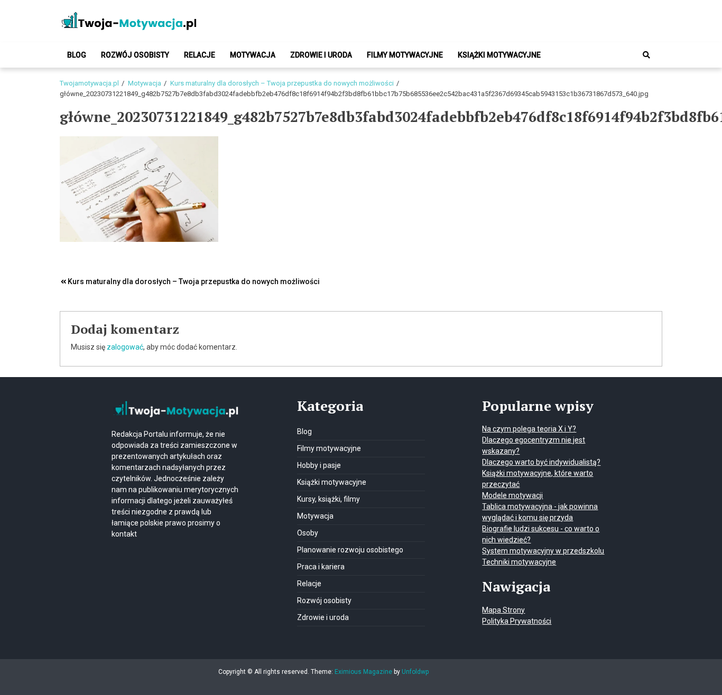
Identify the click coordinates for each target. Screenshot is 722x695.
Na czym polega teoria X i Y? (529, 429)
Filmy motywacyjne (405, 55)
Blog (76, 55)
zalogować (125, 347)
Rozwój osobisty (135, 55)
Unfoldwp (415, 671)
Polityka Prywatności (516, 621)
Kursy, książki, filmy (328, 499)
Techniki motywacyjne (519, 562)
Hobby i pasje (319, 465)
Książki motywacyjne (499, 55)
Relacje (199, 55)
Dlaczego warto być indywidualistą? (541, 462)
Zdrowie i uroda (321, 55)
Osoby (307, 533)
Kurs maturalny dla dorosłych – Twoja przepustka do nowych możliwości (194, 281)
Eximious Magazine (363, 671)
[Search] (646, 55)
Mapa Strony (503, 610)
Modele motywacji (512, 495)
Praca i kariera (321, 566)
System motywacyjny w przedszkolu (543, 551)
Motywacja (252, 55)
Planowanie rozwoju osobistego (350, 550)
